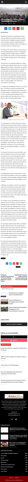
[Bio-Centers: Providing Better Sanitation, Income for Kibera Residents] (4, 444)
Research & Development (7, 466)
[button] (26, 2)
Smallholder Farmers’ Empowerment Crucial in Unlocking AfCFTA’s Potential (20, 277)
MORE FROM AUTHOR (8, 288)
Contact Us (16, 477)
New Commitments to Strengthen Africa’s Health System (16, 301)
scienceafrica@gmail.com (14, 415)
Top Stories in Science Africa (8, 464)
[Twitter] (16, 419)
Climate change (4, 460)
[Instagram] (12, 419)
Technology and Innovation (6, 16)
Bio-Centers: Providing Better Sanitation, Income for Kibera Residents (17, 444)
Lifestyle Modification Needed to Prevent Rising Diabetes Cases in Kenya (7, 278)
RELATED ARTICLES (7, 286)
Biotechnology (14, 15)
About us (11, 477)
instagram (15, 340)
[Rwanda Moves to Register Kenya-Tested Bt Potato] (4, 294)
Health (2, 458)
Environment (4, 469)
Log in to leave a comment (14, 324)
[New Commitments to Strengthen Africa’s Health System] (4, 301)
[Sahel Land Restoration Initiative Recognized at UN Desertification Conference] (4, 309)
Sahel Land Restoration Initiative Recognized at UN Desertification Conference (18, 309)
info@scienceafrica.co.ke (14, 413)
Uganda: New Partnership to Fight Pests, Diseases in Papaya (18, 428)
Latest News (4, 471)
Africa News (3, 15)
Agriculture (9, 15)
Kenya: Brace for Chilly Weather (10, 365)
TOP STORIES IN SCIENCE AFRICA (18, 16)
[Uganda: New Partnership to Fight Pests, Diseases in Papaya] (4, 430)
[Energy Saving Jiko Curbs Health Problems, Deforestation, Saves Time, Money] (4, 437)
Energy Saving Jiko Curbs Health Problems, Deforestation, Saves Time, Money (18, 436)
